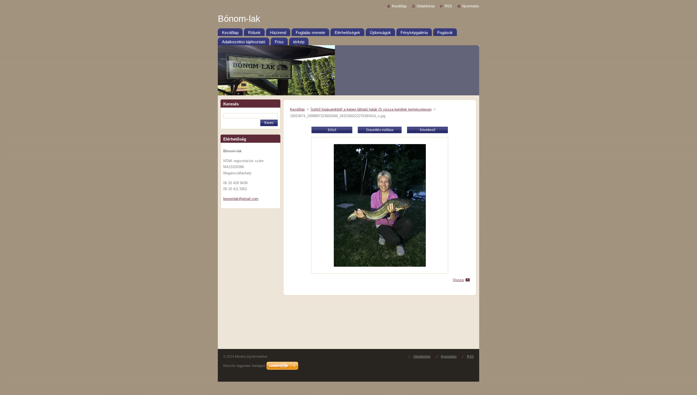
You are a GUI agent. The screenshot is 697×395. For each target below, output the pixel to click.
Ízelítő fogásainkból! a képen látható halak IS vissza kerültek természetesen (371, 109)
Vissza (458, 280)
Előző (332, 130)
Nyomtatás (470, 6)
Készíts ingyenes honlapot (244, 366)
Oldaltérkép (426, 6)
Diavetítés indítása (379, 130)
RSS (448, 6)
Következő (427, 130)
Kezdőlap (399, 6)
